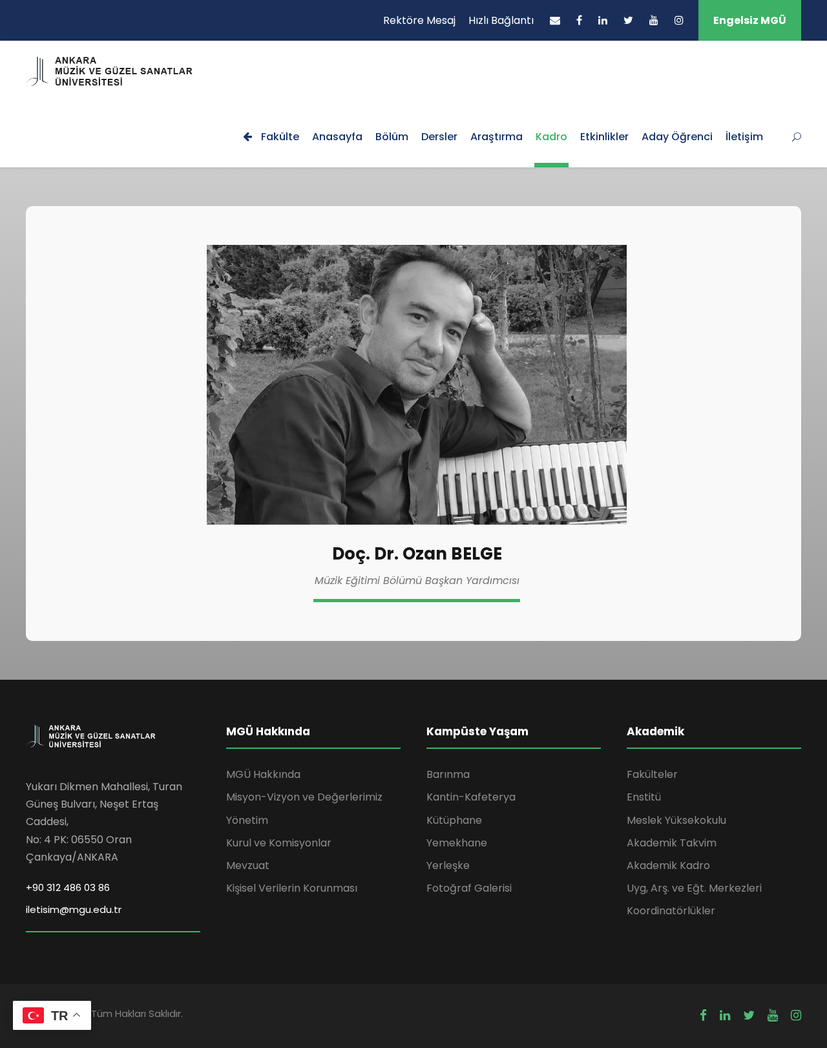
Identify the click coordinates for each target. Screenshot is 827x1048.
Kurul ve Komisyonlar (278, 842)
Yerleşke (448, 865)
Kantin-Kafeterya (471, 797)
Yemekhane (456, 842)
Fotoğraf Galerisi (469, 888)
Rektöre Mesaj (419, 20)
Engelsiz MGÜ (749, 20)
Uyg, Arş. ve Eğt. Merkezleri (694, 888)
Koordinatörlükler (671, 910)
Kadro (551, 136)
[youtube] (653, 20)
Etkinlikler (604, 136)
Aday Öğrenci (677, 136)
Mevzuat (247, 865)
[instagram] (679, 20)
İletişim (744, 136)
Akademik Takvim (672, 842)
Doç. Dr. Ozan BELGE (417, 553)
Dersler (439, 136)
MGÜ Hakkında (263, 774)
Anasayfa (337, 136)
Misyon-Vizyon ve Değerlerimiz (304, 797)
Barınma (448, 774)
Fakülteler (652, 774)
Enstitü (644, 797)
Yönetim (247, 820)
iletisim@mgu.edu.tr (73, 909)
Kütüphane (454, 820)
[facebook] (579, 20)
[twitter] (628, 20)
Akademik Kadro (668, 865)
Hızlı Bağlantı (501, 20)
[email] (555, 20)
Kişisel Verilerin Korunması (291, 888)
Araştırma (496, 136)
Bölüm (391, 136)
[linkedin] (602, 20)
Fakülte (278, 136)
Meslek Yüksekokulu (676, 820)
